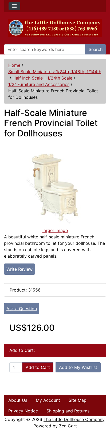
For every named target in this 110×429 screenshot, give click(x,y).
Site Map (78, 400)
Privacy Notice (23, 411)
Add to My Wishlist (78, 367)
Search (96, 49)
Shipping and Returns (67, 411)
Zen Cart (68, 425)
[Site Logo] (55, 28)
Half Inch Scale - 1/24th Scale (42, 78)
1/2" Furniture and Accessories (38, 84)
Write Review (19, 269)
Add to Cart (38, 367)
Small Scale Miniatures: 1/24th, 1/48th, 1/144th (54, 71)
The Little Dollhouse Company (74, 419)
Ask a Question (21, 308)
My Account (48, 400)
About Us (17, 400)
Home (14, 65)
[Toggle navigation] (14, 6)
